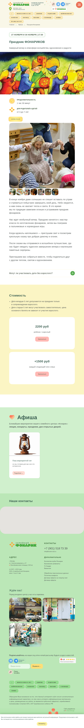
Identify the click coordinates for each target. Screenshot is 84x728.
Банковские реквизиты (52, 564)
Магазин (36, 17)
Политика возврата (51, 575)
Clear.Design (70, 710)
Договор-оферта (50, 580)
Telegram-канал (68, 4)
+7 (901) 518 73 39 (55, 548)
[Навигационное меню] (79, 5)
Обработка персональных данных (56, 573)
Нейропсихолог (66, 13)
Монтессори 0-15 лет (24, 13)
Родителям (51, 13)
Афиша (58, 17)
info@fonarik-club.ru (50, 551)
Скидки (48, 566)
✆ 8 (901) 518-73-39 (16, 21)
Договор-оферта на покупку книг (55, 578)
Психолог (14, 17)
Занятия (39, 13)
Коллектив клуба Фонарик (53, 561)
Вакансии (47, 568)
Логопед (26, 17)
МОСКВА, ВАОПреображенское (19, 9)
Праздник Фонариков (33, 24)
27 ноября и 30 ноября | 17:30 (27, 35)
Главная (11, 24)
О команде (47, 17)
